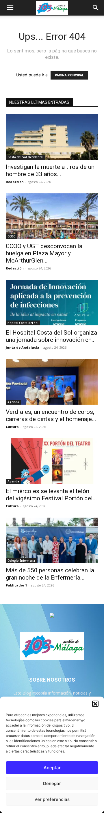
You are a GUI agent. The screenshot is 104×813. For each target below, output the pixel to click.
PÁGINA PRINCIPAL (69, 75)
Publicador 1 (16, 585)
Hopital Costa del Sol (23, 323)
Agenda (13, 402)
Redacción (15, 182)
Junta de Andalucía (22, 347)
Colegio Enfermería (21, 561)
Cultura (12, 427)
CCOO (12, 236)
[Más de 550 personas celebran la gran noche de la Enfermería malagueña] (52, 540)
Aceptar (52, 767)
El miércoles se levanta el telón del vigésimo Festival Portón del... (51, 495)
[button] (95, 704)
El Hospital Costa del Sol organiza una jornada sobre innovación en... (51, 336)
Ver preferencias (52, 799)
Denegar (52, 783)
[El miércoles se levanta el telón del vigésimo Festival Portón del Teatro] (52, 461)
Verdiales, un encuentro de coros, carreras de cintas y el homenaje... (51, 415)
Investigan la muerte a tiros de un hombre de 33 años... (50, 170)
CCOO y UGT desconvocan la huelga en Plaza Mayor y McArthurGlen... (44, 253)
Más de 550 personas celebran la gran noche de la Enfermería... (50, 574)
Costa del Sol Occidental (25, 157)
